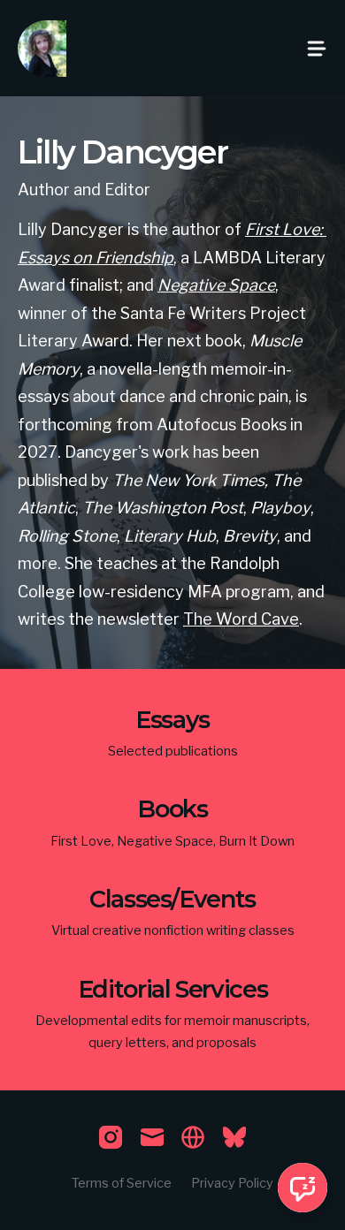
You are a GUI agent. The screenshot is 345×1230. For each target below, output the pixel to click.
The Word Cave (241, 619)
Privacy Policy (232, 1183)
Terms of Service (122, 1183)
